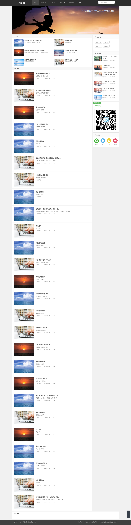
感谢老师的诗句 (41, 361)
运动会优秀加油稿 (41, 328)
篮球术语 (38, 429)
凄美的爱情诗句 (41, 277)
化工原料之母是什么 (42, 175)
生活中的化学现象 (41, 378)
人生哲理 (52, 2)
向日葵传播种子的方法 (43, 73)
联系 (80, 2)
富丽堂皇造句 (40, 480)
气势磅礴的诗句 (41, 311)
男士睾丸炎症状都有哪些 (43, 90)
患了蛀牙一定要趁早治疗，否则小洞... (47, 209)
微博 (115, 144)
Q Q (103, 144)
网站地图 (115, 522)
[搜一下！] (113, 2)
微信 (96, 144)
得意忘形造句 (40, 141)
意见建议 (107, 522)
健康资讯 (71, 2)
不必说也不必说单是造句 (43, 260)
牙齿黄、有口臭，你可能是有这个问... (47, 395)
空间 (109, 144)
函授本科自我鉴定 (41, 463)
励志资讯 (43, 2)
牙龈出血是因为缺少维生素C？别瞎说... (48, 158)
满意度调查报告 (41, 243)
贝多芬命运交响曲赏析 (43, 345)
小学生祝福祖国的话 (42, 124)
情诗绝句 (38, 226)
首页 (35, 2)
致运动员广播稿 (41, 446)
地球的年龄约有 (41, 107)
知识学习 (62, 2)
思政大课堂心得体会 (42, 294)
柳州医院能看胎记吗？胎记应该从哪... (47, 497)
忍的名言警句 (40, 192)
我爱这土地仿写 (41, 412)
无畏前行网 (21, 3)
